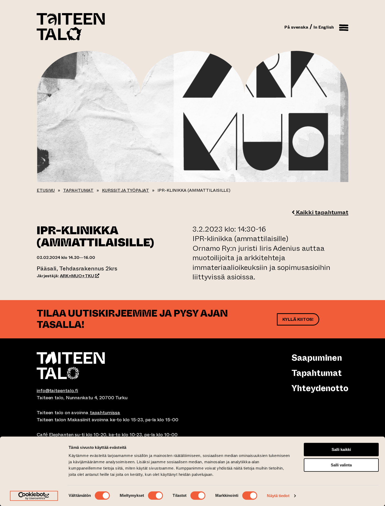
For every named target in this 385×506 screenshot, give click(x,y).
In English (324, 27)
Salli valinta (341, 465)
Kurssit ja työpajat (125, 190)
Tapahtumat (78, 190)
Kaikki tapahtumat (321, 212)
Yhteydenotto (320, 388)
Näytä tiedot (278, 495)
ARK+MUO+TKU (79, 276)
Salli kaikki (341, 449)
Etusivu (46, 190)
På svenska (296, 27)
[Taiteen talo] (114, 365)
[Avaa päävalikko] (343, 26)
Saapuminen (317, 358)
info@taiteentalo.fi (57, 390)
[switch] (155, 495)
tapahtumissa (105, 412)
